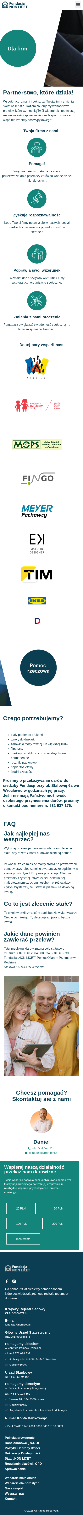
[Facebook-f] (6, 1281)
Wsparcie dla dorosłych (22, 1483)
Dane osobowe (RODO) (22, 1443)
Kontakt (10, 1498)
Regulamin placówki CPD (23, 1463)
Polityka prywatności (20, 1437)
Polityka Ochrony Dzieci (22, 1448)
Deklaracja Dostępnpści (22, 1453)
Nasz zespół (14, 1488)
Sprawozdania (15, 1469)
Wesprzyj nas (15, 1493)
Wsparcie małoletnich (20, 1478)
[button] (78, 4)
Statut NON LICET (18, 1458)
